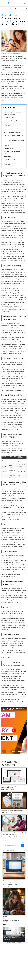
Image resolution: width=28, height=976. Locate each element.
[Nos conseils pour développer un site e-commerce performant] (14, 776)
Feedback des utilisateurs (10, 159)
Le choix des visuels (9, 117)
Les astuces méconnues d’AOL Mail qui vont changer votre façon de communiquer (13, 884)
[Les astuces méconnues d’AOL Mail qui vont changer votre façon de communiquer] (14, 866)
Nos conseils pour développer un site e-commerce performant (11, 786)
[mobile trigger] (2, 3)
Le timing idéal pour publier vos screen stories (14, 141)
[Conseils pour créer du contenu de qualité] (14, 800)
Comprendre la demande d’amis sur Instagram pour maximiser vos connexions (12, 920)
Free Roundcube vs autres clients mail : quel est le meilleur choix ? (13, 936)
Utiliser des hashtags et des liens (12, 132)
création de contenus (14, 86)
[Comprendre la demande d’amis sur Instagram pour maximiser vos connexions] (14, 901)
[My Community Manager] (10, 3)
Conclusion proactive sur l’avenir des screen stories (13, 163)
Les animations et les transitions (12, 129)
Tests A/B (6, 145)
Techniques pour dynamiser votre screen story (12, 124)
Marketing (4, 837)
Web (2, 790)
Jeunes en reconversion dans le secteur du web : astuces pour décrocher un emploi (13, 833)
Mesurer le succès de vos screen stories (12, 152)
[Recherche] (22, 3)
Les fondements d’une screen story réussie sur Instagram (13, 113)
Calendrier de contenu (9, 148)
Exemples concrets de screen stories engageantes (13, 136)
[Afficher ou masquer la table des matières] (20, 108)
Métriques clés (7, 156)
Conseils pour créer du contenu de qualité (12, 810)
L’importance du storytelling (11, 120)
